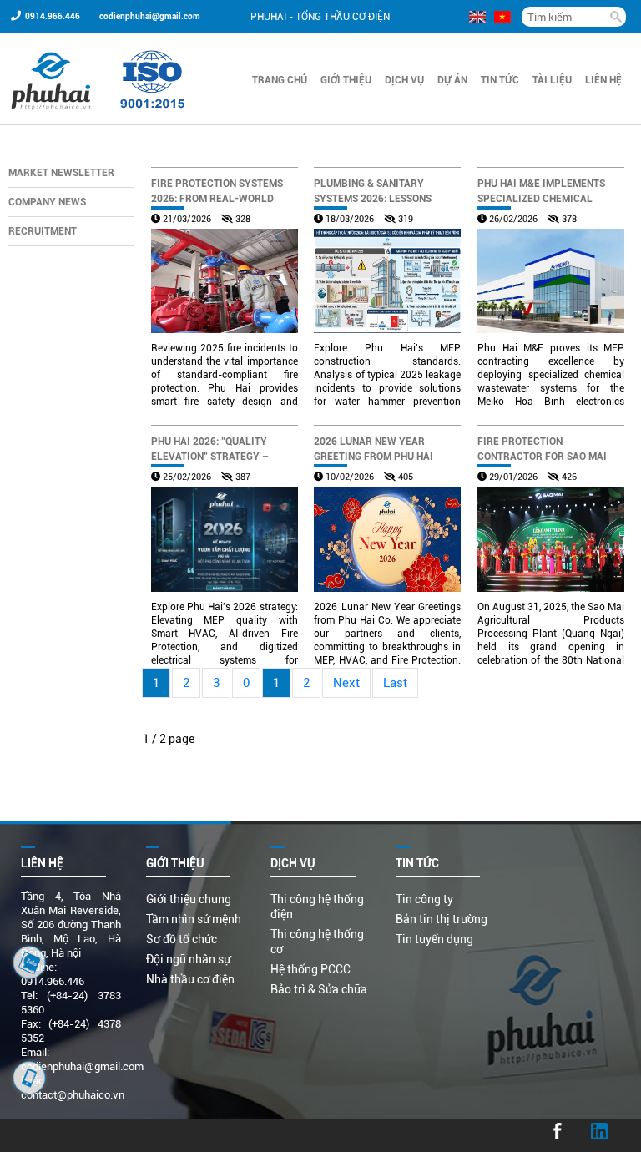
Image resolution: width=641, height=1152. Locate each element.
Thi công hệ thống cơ (317, 941)
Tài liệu (552, 80)
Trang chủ (279, 80)
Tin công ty (424, 899)
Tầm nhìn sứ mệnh (193, 919)
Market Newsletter (61, 173)
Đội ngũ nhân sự (188, 959)
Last (395, 682)
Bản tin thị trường (441, 919)
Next (346, 682)
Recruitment (42, 231)
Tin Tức (500, 80)
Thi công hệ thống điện (317, 906)
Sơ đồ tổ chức (181, 939)
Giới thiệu (345, 80)
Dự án (452, 80)
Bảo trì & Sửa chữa (318, 989)
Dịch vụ (404, 80)
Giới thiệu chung (188, 899)
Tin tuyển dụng (434, 939)
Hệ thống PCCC (310, 969)
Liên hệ (603, 80)
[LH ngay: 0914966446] (29, 962)
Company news (47, 202)
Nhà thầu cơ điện (190, 979)
